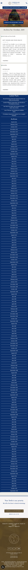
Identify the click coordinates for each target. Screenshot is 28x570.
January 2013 (14, 463)
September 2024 (14, 154)
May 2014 (14, 424)
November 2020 (14, 257)
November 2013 (14, 439)
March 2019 (14, 306)
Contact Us (8, 565)
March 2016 (14, 382)
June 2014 (14, 422)
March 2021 (14, 247)
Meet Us (22, 564)
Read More (5, 60)
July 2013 (14, 449)
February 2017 (14, 365)
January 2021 (14, 252)
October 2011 (14, 488)
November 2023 (14, 173)
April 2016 (14, 380)
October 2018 (14, 318)
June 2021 (14, 240)
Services (17, 564)
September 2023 (14, 176)
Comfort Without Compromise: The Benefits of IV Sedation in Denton (14, 103)
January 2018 (14, 341)
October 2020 (14, 259)
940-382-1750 (15, 556)
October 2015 (14, 392)
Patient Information (22, 561)
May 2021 (14, 242)
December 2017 (14, 343)
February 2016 (14, 385)
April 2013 (14, 456)
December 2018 (14, 313)
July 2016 (14, 375)
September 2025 (14, 134)
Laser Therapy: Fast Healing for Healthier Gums (14, 111)
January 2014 (14, 434)
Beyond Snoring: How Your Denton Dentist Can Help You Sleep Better (14, 99)
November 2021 (14, 227)
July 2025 (14, 139)
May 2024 (14, 163)
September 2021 (14, 232)
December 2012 (14, 466)
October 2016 (14, 368)
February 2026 (14, 124)
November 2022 (14, 198)
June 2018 (14, 328)
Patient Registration (9, 562)
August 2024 (14, 156)
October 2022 (14, 200)
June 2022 (14, 210)
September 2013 (14, 444)
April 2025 (14, 141)
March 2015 (14, 404)
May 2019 (14, 301)
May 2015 (14, 399)
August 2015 (14, 397)
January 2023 (14, 193)
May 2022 (14, 213)
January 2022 (14, 222)
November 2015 (14, 390)
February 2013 (14, 461)
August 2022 (14, 205)
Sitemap (20, 565)
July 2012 (14, 478)
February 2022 (14, 220)
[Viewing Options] (3, 567)
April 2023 (14, 186)
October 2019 (14, 289)
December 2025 (14, 129)
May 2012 (14, 483)
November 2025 (14, 131)
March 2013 (14, 459)
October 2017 (14, 348)
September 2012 (14, 473)
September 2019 (14, 291)
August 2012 (14, 476)
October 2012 (14, 471)
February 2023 (14, 190)
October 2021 (14, 230)
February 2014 (14, 431)
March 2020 (14, 277)
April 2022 (14, 215)
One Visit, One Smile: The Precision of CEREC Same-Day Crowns (14, 107)
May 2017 (14, 360)
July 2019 (14, 296)
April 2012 (14, 486)
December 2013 (14, 436)
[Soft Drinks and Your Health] (14, 36)
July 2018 (14, 326)
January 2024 (14, 171)
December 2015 (14, 387)
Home (2, 561)
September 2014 (14, 414)
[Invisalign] (14, 65)
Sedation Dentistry (19, 562)
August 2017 (14, 353)
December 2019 (14, 284)
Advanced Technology (9, 564)
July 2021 (14, 237)
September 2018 (14, 321)
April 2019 (14, 304)
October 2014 (14, 412)
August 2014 (14, 417)
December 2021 (14, 225)
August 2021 (14, 235)
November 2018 (14, 316)
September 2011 (14, 490)
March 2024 (14, 166)
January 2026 (14, 127)
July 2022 (14, 208)
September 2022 (14, 203)
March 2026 (14, 122)
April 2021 (14, 245)
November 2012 (14, 468)
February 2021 (14, 249)
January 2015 (14, 407)
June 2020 (14, 269)
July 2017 (14, 355)
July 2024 (14, 159)
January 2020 (14, 281)
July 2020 (14, 267)
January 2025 (14, 146)
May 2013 (14, 454)
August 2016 (14, 372)
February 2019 (14, 309)
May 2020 (14, 272)
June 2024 (14, 161)
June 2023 (14, 181)
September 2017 (14, 350)
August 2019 (14, 294)
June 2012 (14, 481)
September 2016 (14, 370)
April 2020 (14, 274)
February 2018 (14, 338)
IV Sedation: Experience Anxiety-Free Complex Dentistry (14, 115)
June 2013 (14, 451)
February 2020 (14, 279)
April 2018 (14, 333)
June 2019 (14, 299)
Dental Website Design (9, 566)
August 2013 (14, 446)
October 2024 (14, 151)
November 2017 (14, 345)
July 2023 (14, 178)
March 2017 (14, 363)
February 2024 (14, 168)
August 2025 (14, 136)
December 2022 (14, 195)
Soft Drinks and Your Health (12, 40)
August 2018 (14, 323)
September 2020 (14, 262)
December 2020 (14, 254)
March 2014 (14, 429)
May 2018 (14, 331)
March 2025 (14, 144)
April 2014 (14, 427)
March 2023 (14, 188)
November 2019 (14, 286)
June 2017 (14, 358)
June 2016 (14, 377)
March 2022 (14, 218)
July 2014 (14, 419)
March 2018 (14, 336)
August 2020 (14, 264)
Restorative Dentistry (10, 561)
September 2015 (14, 395)
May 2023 (14, 183)
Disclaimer (14, 565)
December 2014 (14, 409)
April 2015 (14, 402)
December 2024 (14, 149)
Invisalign (6, 69)
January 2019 (14, 311)
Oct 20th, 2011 (5, 42)
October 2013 (14, 441)
